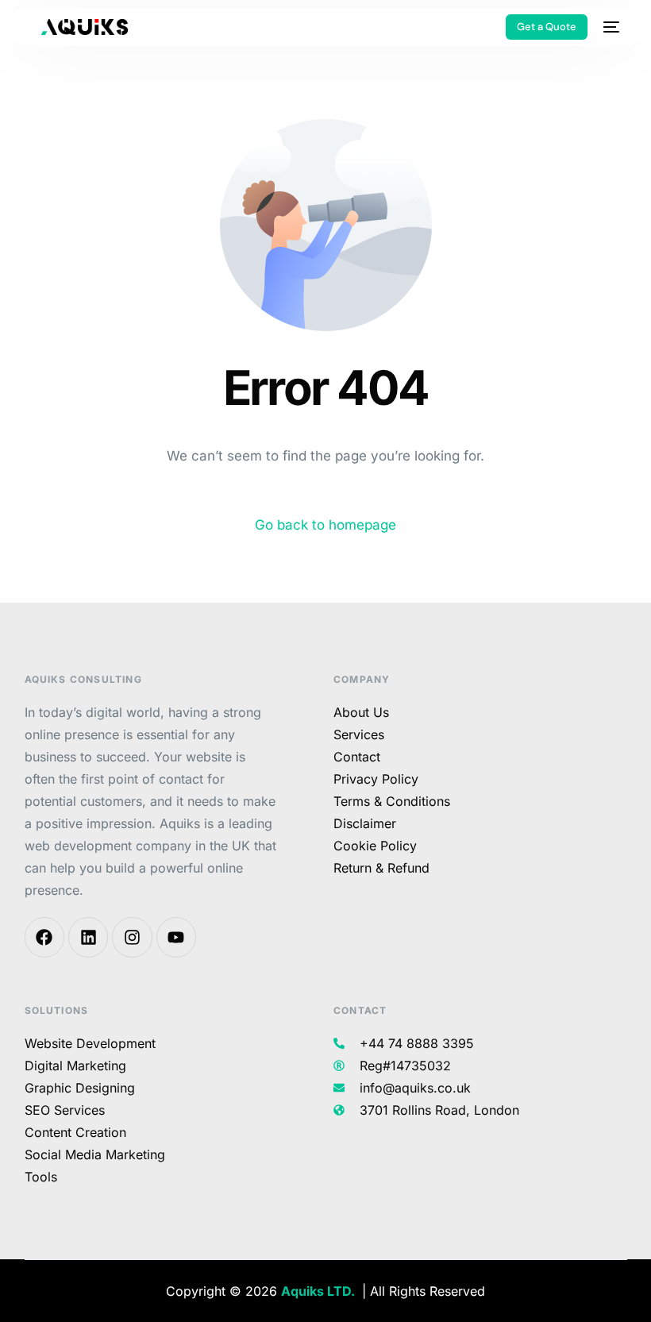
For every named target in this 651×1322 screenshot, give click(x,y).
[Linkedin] (88, 937)
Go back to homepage (325, 525)
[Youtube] (176, 937)
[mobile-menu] (611, 27)
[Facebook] (44, 937)
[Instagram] (132, 937)
